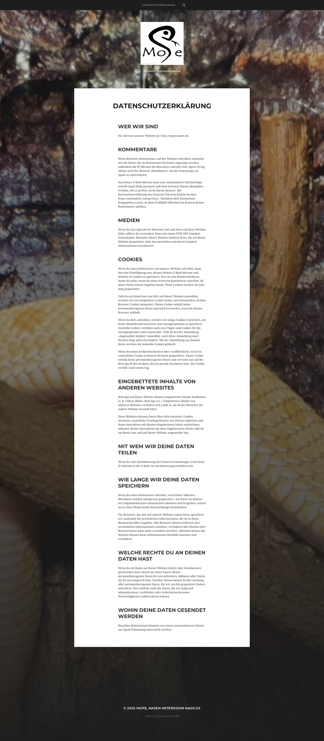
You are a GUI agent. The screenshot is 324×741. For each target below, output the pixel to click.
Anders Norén (169, 716)
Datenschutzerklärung (159, 5)
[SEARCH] (184, 5)
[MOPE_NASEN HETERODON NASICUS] (162, 43)
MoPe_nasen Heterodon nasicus (168, 708)
